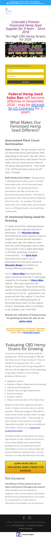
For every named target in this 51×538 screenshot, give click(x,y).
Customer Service (35, 525)
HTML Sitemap (25, 528)
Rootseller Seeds (31, 332)
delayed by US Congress (26, 106)
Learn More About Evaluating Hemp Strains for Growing (25, 467)
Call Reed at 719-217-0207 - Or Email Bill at (25, 2)
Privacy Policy (18, 525)
